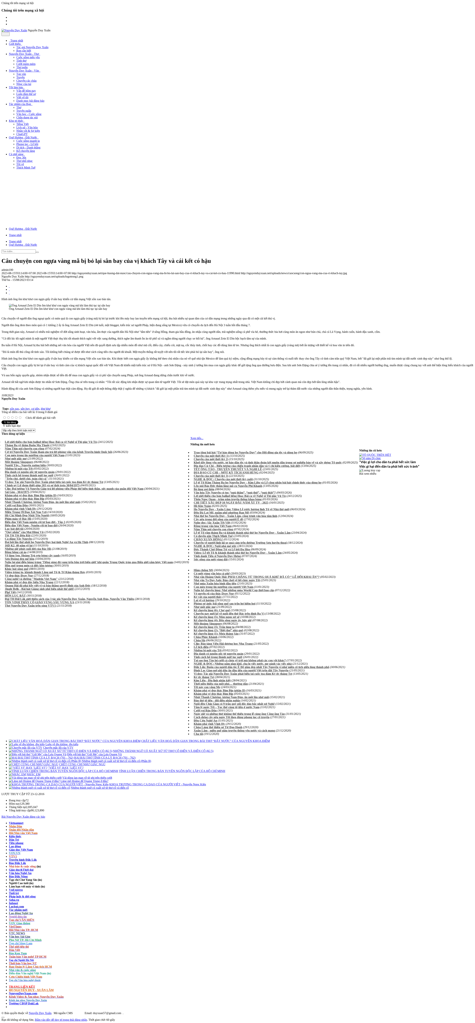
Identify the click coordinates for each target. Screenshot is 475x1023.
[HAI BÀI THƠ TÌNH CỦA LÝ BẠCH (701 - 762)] (41, 757)
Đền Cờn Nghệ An (205, 720)
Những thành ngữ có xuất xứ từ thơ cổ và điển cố (100, 787)
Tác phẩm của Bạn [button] (20, 104)
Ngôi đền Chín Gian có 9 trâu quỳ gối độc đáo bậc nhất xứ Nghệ (234, 703)
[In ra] (9, 289)
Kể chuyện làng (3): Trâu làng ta (214, 627)
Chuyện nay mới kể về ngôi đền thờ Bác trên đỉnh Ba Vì (229, 613)
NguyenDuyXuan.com (23, 993)
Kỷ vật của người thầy (208, 596)
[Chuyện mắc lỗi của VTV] (25, 747)
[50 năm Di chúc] (370, 458)
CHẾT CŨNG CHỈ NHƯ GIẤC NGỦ (82, 764)
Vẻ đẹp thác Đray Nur (19, 575)
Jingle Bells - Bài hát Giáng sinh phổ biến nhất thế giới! (39, 588)
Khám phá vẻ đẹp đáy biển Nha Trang (29, 582)
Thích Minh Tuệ (25, 167)
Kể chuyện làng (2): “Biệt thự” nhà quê (218, 630)
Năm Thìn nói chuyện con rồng (24, 448)
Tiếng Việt (22, 124)
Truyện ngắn (23, 110)
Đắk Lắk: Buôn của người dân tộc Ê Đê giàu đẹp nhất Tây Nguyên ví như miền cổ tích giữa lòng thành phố (261, 667)
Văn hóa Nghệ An (20, 873)
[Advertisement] (237, 198)
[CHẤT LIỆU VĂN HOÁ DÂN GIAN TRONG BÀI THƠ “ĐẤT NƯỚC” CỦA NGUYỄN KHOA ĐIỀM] (74, 741)
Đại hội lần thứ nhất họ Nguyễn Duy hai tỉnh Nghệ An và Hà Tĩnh (46, 542)
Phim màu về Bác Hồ (18, 518)
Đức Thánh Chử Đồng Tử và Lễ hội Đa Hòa (222, 549)
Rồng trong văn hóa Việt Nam (213, 526)
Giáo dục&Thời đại (21, 869)
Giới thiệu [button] (15, 43)
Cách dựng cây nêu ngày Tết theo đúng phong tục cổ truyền (231, 717)
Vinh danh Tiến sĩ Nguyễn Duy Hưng (217, 556)
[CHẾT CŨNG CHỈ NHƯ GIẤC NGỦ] (33, 764)
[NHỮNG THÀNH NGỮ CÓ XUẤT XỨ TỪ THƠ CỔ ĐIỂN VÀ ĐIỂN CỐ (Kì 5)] (60, 751)
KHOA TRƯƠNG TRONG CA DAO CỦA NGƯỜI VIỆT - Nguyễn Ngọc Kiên (157, 784)
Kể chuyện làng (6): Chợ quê (212, 610)
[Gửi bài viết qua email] (9, 286)
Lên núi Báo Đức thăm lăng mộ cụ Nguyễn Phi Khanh (228, 485)
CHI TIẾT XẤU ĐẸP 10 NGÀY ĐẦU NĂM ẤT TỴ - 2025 (231, 502)
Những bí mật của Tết (19, 468)
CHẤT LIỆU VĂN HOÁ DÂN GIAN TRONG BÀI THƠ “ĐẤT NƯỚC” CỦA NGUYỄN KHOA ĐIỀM (205, 741)
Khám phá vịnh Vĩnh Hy (20, 508)
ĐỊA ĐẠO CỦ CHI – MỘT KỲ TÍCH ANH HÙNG (226, 472)
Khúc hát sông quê (16, 568)
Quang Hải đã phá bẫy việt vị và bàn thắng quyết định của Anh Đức (48, 585)
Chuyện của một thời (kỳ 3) (211, 475)
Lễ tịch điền (201, 647)
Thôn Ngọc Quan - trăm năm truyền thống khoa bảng (228, 499)
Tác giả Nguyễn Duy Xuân (32, 47)
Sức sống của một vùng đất (211, 559)
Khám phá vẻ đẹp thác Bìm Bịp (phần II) (30, 495)
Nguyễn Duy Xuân (40, 1013)
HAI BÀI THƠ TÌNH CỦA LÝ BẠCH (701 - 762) (104, 757)
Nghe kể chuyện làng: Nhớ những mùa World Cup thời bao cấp (234, 590)
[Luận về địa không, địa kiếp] (27, 744)
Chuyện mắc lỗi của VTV (58, 747)
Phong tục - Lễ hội (27, 144)
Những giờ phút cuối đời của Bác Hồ (28, 548)
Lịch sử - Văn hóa (27, 127)
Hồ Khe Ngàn (202, 506)
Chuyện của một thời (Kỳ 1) (211, 455)
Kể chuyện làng (25, 150)
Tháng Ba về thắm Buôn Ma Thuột (27, 445)
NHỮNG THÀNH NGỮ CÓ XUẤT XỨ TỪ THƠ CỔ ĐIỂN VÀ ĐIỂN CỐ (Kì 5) (163, 751)
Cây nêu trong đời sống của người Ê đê (218, 519)
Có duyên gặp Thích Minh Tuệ (213, 536)
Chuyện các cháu (26, 80)
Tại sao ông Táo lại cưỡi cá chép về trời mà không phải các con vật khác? (240, 660)
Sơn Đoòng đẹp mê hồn (19, 558)
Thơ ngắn (22, 67)
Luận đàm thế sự (26, 94)
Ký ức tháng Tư (204, 677)
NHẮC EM (33, 774)
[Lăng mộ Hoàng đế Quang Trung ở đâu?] (34, 781)
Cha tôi (198, 733)
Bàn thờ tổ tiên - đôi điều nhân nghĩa (217, 700)
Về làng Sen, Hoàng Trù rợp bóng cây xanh (32, 555)
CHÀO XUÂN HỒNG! (208, 539)
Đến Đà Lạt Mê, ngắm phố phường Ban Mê (221, 512)
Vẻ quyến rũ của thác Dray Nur (214, 593)
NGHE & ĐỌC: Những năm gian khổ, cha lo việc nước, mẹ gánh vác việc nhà (243, 663)
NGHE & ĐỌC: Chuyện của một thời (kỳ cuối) (223, 479)
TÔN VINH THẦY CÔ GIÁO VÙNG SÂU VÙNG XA (39, 602)
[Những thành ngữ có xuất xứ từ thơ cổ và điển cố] (39, 787)
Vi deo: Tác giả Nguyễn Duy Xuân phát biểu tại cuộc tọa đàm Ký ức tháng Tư (54, 482)
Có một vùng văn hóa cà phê (212, 573)
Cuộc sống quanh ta (28, 140)
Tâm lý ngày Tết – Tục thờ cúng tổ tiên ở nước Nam (226, 707)
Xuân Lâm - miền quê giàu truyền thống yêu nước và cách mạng (234, 730)
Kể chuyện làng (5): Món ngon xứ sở (217, 617)
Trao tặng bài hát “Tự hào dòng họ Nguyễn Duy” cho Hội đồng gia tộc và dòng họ (245, 452)
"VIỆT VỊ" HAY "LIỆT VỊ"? (65, 767)
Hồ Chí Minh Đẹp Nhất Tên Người (27, 515)
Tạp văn (21, 74)
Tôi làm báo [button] (16, 87)
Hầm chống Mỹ (203, 570)
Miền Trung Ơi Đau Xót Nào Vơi (26, 512)
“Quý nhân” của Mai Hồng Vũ (24, 532)
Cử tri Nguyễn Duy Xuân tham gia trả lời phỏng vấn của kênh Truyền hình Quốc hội (58, 451)
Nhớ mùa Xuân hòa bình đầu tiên (215, 583)
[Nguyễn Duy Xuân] (14, 30)
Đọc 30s (21, 157)
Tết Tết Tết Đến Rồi (17, 535)
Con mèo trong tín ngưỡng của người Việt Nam (34, 455)
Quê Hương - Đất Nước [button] (23, 137)
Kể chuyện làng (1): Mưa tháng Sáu (216, 633)
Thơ (18, 107)
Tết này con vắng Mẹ (207, 687)
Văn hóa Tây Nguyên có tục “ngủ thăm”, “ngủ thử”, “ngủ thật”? (235, 492)
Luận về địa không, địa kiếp (61, 744)
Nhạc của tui (23, 84)
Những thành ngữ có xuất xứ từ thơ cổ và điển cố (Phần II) (116, 761)
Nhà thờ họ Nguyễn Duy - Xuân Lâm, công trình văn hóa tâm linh (235, 516)
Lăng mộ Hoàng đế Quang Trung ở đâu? (84, 781)
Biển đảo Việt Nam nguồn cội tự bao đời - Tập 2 (35, 522)
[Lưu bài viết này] (9, 292)
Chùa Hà (199, 640)
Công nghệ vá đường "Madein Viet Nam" (31, 578)
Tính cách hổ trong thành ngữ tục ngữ (29, 475)
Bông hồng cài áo (16, 552)
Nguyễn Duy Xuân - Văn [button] (24, 70)
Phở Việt (10, 592)
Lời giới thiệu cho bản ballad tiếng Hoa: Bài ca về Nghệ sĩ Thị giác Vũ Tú (51, 441)
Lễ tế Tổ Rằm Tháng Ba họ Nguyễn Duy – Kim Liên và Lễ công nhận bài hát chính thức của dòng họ (258, 482)
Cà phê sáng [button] (16, 154)
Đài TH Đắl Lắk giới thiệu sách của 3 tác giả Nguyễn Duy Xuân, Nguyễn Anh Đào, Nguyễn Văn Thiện (69, 599)
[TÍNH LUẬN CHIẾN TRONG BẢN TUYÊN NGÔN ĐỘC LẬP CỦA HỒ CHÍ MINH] (63, 771)
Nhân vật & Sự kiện (28, 130)
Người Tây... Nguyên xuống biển (25, 465)
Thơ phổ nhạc (24, 160)
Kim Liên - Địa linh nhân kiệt (212, 680)
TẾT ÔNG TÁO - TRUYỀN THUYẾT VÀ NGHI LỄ (228, 469)
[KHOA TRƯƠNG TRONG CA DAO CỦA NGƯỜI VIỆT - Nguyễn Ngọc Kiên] (59, 784)
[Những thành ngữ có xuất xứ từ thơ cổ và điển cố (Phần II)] (45, 761)
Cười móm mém (25, 64)
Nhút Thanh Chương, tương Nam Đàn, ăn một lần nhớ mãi (42, 502)
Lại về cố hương (204, 600)
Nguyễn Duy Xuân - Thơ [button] (24, 54)
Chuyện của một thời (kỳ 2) (211, 459)
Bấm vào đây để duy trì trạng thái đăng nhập (61, 1019)
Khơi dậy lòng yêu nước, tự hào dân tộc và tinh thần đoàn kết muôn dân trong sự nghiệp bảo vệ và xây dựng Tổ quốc (268, 462)
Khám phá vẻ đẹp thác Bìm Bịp (24, 498)
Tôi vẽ (20, 164)
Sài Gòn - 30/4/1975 (17, 492)
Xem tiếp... (196, 438)
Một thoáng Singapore (19, 462)
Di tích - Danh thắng (28, 147)
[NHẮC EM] (17, 774)
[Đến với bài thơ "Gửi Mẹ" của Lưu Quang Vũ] (37, 754)
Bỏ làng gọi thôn (204, 489)
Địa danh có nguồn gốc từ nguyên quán (30, 472)
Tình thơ (21, 60)
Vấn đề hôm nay (26, 90)
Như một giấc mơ (16, 458)
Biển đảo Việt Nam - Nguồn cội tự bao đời (31, 525)
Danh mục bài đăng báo (30, 100)
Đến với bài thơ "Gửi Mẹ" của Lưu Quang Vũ (94, 754)
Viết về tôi (22, 97)
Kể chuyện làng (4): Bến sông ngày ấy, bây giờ (223, 620)
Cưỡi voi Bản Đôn (16, 505)
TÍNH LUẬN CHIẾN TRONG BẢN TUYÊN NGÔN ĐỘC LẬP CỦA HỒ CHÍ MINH (172, 771)
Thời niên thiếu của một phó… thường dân (221, 683)
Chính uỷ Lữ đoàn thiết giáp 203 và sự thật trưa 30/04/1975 (42, 485)
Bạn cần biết (23, 50)
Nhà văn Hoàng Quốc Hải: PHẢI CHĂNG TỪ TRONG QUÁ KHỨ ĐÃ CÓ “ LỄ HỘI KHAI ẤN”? (257, 576)
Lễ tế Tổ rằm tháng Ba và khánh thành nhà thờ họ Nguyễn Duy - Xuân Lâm (242, 532)
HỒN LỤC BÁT (15, 595)
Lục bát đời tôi (14, 528)
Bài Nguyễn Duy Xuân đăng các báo (23, 816)
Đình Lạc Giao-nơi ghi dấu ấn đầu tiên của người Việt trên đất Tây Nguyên (241, 670)
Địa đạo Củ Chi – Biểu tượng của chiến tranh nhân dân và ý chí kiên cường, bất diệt (247, 465)
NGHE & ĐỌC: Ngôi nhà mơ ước (215, 546)
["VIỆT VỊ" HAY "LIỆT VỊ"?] (28, 767)
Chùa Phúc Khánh (205, 637)
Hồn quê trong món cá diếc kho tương (29, 565)
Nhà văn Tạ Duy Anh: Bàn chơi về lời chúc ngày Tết (227, 580)
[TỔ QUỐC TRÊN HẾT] (375, 454)
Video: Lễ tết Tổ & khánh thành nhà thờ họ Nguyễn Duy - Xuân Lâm (238, 552)
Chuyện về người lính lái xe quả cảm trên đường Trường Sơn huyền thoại (240, 542)
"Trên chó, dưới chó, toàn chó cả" (26, 478)
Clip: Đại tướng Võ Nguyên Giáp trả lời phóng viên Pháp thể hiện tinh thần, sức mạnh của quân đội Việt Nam (74, 488)
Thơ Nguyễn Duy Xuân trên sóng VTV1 (30, 605)
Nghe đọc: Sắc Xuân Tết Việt (212, 522)
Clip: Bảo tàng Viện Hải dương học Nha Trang (223, 643)
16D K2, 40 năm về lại (18, 545)
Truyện (20, 77)
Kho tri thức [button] (16, 120)
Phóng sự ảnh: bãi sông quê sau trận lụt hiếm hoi (224, 603)
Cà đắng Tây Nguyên (18, 538)
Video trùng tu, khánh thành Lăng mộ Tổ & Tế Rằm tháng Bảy (45, 572)
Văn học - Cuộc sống (28, 114)
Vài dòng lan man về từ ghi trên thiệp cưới (87, 777)
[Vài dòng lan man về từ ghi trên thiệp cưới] (35, 777)
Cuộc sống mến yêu (28, 57)
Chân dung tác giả (27, 117)
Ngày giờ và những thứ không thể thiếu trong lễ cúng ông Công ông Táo (239, 713)
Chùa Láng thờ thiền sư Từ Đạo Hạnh (218, 727)
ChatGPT (22, 134)
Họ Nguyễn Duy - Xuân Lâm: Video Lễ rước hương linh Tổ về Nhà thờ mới (241, 509)
